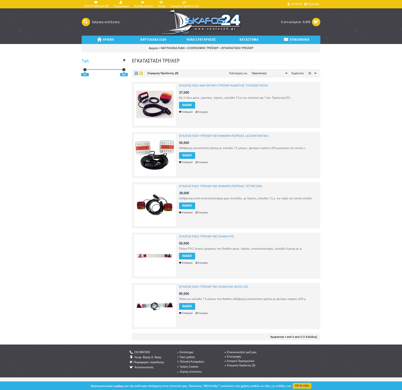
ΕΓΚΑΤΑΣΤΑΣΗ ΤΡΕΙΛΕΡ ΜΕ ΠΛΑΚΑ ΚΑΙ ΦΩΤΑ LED (213, 286)
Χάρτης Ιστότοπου (191, 371)
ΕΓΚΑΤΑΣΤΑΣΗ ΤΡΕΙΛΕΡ (237, 48)
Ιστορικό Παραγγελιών (240, 361)
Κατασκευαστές (144, 367)
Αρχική (153, 48)
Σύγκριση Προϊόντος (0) (162, 73)
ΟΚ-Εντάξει (302, 385)
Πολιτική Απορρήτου (192, 361)
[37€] (84, 69)
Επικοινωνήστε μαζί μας (241, 352)
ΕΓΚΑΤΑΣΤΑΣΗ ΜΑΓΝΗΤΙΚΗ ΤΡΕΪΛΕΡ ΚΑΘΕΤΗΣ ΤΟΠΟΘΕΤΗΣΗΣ (223, 85)
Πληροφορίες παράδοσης (149, 362)
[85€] (123, 69)
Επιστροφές (234, 356)
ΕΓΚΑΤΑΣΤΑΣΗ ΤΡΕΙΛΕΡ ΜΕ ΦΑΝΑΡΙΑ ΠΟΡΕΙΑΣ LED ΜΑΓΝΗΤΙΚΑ (223, 135)
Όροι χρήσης (187, 357)
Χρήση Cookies (189, 366)
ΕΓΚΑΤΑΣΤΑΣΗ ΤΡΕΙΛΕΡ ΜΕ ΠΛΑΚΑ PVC (206, 236)
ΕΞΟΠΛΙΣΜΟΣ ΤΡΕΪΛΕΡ (203, 48)
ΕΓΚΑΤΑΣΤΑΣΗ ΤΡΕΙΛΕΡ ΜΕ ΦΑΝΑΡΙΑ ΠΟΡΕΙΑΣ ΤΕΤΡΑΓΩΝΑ (220, 186)
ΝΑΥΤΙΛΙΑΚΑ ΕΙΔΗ (172, 48)
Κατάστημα (186, 352)
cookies (119, 385)
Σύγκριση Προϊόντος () (241, 365)
